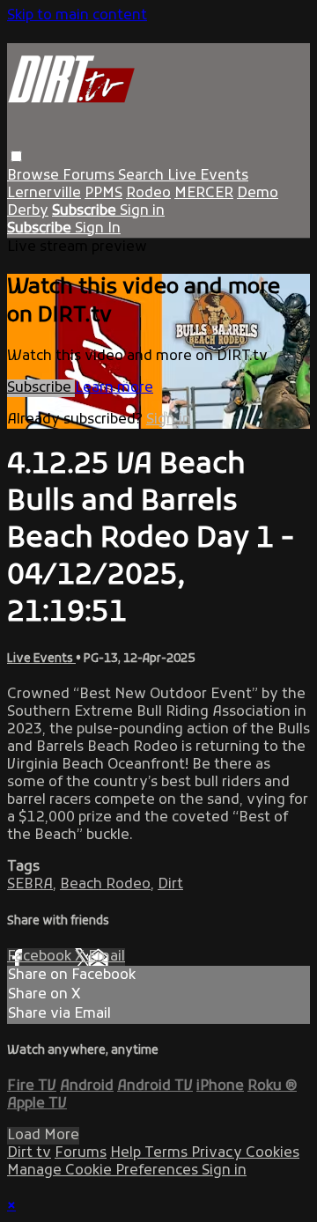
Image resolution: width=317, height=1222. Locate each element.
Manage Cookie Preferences (104, 1171)
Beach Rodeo (105, 885)
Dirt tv (29, 1153)
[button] (16, 156)
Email (106, 957)
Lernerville (44, 193)
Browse (35, 176)
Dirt (170, 885)
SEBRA (30, 885)
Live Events (207, 176)
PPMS (103, 193)
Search (142, 176)
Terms (167, 1153)
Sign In (98, 229)
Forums (90, 176)
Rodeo (148, 193)
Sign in (142, 211)
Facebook (41, 957)
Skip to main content (77, 16)
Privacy (218, 1153)
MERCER (203, 193)
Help (127, 1153)
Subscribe (41, 388)
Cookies (272, 1153)
